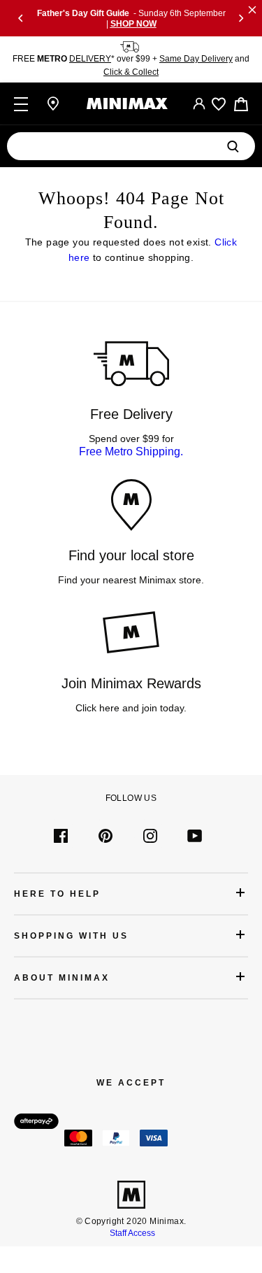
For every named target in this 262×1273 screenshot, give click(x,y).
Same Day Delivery (196, 59)
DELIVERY (90, 59)
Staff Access (131, 1233)
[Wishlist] (219, 104)
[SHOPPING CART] (241, 104)
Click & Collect (131, 72)
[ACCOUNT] (199, 103)
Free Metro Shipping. (131, 451)
